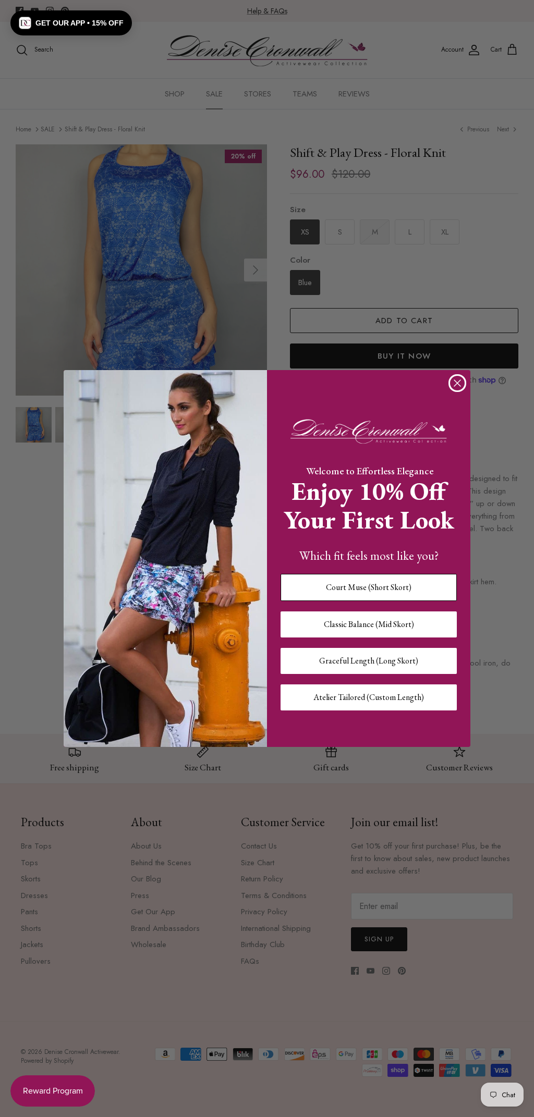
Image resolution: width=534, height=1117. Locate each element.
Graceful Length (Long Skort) (368, 660)
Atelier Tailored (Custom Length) (368, 697)
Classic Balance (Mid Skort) (369, 624)
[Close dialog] (457, 383)
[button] (71, 22)
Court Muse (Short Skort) (368, 587)
